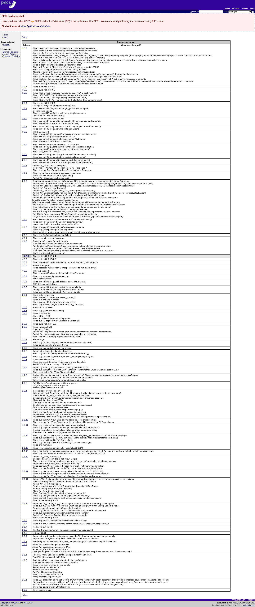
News (6, 37)
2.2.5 (24, 359)
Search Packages (11, 54)
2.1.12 (25, 471)
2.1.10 (25, 503)
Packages (235, 8)
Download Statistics (12, 56)
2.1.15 (25, 448)
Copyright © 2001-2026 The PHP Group (17, 603)
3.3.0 (24, 132)
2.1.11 (25, 479)
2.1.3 (24, 541)
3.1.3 (24, 227)
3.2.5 (24, 144)
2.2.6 (24, 356)
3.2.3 (24, 160)
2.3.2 (24, 327)
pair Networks (248, 605)
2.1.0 (24, 560)
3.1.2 (24, 235)
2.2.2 (24, 383)
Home (6, 35)
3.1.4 (24, 219)
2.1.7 (24, 527)
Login (227, 8)
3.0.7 (24, 262)
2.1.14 (25, 451)
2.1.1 (24, 555)
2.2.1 (24, 391)
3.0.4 (24, 276)
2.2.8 (24, 348)
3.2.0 (24, 181)
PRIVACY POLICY (238, 600)
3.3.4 (24, 103)
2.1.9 (24, 520)
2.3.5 (24, 310)
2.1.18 (25, 420)
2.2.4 (24, 367)
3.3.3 (24, 108)
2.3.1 (24, 339)
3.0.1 (24, 295)
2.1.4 (24, 536)
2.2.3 (24, 375)
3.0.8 (24, 259)
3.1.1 (24, 238)
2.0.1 (24, 580)
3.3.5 (24, 93)
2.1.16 (25, 435)
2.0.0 (24, 590)
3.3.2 (24, 118)
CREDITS (251, 600)
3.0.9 (26, 256)
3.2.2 (24, 165)
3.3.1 (24, 126)
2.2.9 (24, 342)
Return (25, 37)
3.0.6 (24, 265)
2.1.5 (24, 533)
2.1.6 (24, 530)
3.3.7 (24, 87)
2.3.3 (24, 324)
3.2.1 (24, 173)
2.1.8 (24, 524)
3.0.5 (24, 271)
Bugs (252, 8)
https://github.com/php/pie (35, 26)
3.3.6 (24, 90)
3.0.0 (24, 307)
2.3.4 (24, 313)
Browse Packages (11, 52)
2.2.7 (24, 351)
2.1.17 (25, 425)
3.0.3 (24, 282)
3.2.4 (24, 154)
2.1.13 (25, 456)
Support (245, 8)
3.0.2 (24, 287)
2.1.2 (24, 544)
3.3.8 (24, 48)
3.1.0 (24, 241)
